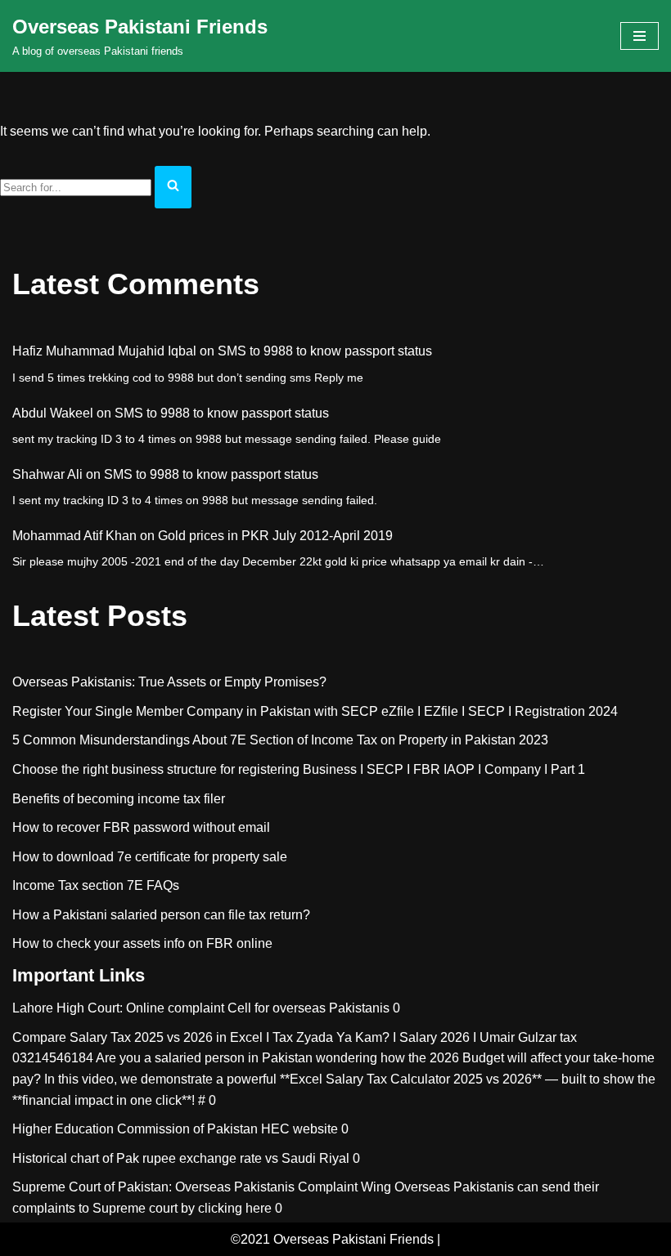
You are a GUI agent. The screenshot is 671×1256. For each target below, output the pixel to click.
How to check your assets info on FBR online (142, 943)
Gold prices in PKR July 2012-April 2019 (275, 536)
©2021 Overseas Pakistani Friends (332, 1239)
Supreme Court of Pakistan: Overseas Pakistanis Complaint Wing (201, 1187)
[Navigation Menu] (639, 36)
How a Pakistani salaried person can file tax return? (161, 915)
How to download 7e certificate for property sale (149, 857)
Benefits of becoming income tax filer (118, 799)
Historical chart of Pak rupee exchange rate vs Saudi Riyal (180, 1158)
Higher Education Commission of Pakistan (135, 1129)
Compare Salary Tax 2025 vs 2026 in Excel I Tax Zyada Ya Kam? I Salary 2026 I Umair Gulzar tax (294, 1037)
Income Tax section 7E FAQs (95, 885)
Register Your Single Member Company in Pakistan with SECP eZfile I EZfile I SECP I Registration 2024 (315, 711)
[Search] (173, 187)
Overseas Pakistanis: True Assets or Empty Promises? (169, 682)
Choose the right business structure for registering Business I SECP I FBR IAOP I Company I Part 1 (298, 769)
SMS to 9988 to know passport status (325, 351)
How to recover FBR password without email (141, 827)
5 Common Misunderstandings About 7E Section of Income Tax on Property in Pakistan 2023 (280, 740)
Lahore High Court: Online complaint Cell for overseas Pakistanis (201, 1008)
